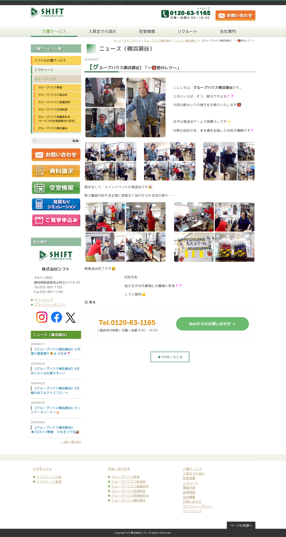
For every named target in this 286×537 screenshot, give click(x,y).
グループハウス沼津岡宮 (52, 109)
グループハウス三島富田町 (54, 102)
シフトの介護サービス (50, 60)
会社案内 (228, 31)
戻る (90, 302)
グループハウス (132, 40)
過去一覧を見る (72, 442)
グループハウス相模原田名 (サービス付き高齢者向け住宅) (58, 119)
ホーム (117, 40)
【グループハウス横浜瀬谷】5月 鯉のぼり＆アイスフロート (56, 390)
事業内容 (189, 487)
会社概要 (189, 497)
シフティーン (43, 70)
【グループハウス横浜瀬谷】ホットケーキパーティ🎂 (55, 410)
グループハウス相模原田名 (130, 495)
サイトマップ (43, 300)
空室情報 (147, 31)
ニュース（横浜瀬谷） (185, 40)
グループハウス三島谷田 (52, 95)
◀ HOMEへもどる (170, 357)
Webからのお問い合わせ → (212, 323)
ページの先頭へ (241, 525)
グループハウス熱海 (50, 87)
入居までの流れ (102, 31)
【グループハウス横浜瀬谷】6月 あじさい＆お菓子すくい (56, 370)
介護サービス (54, 31)
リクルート (187, 31)
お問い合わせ (192, 502)
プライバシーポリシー (49, 304)
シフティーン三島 (48, 477)
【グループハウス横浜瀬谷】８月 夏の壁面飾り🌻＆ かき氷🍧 (57, 351)
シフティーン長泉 (48, 481)
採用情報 (189, 492)
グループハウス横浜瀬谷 (157, 40)
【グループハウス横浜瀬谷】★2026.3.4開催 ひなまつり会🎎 (55, 429)
